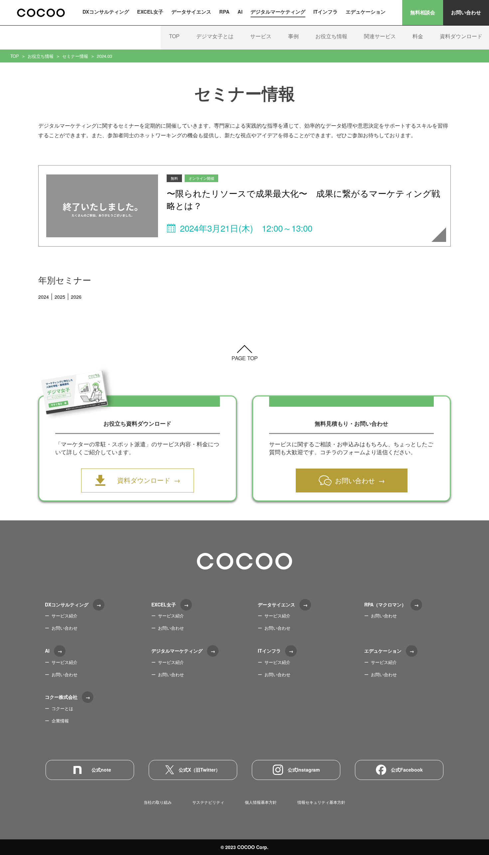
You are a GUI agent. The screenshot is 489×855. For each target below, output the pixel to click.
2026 (76, 296)
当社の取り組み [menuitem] (158, 802)
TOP (14, 56)
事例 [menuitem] (293, 36)
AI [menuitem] (240, 11)
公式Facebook (407, 769)
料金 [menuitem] (417, 36)
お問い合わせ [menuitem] (65, 628)
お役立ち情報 (41, 56)
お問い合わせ (466, 12)
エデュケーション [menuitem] (366, 11)
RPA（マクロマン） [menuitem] (385, 604)
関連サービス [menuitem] (380, 36)
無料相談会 (422, 12)
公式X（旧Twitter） (199, 769)
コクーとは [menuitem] (62, 708)
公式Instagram (304, 769)
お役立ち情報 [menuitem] (331, 36)
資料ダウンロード (143, 480)
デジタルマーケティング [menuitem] (277, 11)
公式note (101, 769)
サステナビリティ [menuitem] (208, 802)
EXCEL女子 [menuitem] (150, 11)
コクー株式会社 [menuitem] (61, 697)
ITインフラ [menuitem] (325, 11)
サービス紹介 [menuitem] (65, 615)
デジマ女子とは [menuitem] (215, 36)
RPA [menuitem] (224, 11)
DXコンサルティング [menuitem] (105, 11)
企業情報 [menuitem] (60, 720)
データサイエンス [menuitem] (191, 11)
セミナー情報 (75, 56)
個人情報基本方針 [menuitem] (261, 802)
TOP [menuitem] (174, 36)
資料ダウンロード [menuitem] (461, 36)
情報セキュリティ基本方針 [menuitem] (321, 802)
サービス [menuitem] (260, 36)
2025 (60, 296)
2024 (43, 296)
